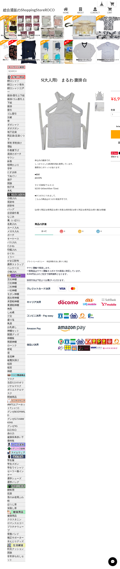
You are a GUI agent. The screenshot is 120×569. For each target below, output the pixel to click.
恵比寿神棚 (13, 297)
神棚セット (13, 330)
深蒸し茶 (12, 508)
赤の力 (10, 433)
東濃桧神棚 (13, 305)
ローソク (12, 345)
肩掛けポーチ (14, 153)
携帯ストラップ (15, 264)
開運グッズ (13, 334)
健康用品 (12, 515)
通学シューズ (14, 478)
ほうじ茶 (12, 504)
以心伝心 (12, 429)
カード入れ (13, 227)
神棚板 (10, 338)
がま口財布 (13, 260)
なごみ (10, 216)
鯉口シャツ (13, 80)
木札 (9, 190)
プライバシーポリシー (35, 261)
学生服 (10, 460)
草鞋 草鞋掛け (14, 142)
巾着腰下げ (13, 150)
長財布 (10, 201)
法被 (9, 117)
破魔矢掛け (13, 360)
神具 (9, 308)
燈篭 (9, 349)
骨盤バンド (13, 533)
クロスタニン (14, 519)
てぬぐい (12, 175)
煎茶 (9, 493)
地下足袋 (12, 131)
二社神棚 (12, 286)
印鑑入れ (12, 249)
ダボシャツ (13, 124)
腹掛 (9, 106)
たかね (10, 245)
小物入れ (12, 271)
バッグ (10, 209)
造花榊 (10, 356)
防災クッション (15, 548)
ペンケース (13, 268)
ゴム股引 (12, 113)
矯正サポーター (15, 537)
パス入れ (12, 242)
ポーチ (10, 234)
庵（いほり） (14, 220)
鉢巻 (9, 161)
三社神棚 (12, 282)
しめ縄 (10, 312)
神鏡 (9, 371)
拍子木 (10, 186)
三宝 (9, 316)
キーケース (13, 238)
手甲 (9, 168)
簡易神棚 (12, 341)
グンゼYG (12, 426)
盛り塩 (10, 319)
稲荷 (9, 363)
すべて (44, 231)
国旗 (9, 183)
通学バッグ (13, 482)
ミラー (10, 256)
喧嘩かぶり (13, 164)
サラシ (10, 157)
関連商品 (12, 396)
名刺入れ (12, 223)
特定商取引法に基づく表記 (57, 261)
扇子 (9, 179)
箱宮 (9, 367)
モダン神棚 (13, 294)
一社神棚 (12, 290)
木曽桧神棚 (13, 301)
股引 (9, 109)
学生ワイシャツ (15, 467)
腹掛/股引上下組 (16, 95)
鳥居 (9, 323)
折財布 (10, 205)
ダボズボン (13, 128)
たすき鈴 (12, 172)
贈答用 (10, 489)
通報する (115, 156)
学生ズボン (13, 463)
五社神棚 (12, 279)
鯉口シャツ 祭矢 (15, 84)
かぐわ (10, 253)
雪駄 (9, 146)
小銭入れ (12, 198)
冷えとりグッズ (15, 541)
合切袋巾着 (13, 212)
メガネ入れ (13, 231)
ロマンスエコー (15, 523)
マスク (10, 378)
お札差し (12, 327)
